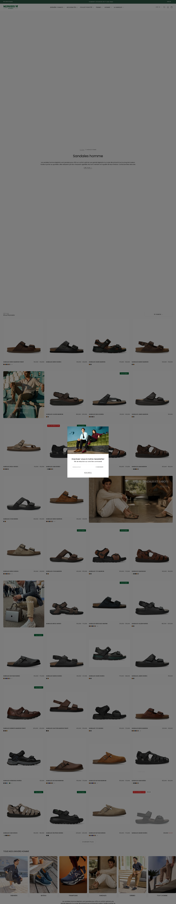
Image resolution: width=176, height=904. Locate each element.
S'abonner (99, 467)
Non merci (88, 472)
